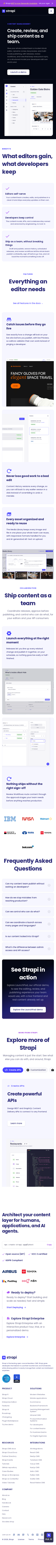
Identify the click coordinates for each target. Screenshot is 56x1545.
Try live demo (7, 1425)
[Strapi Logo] (9, 1357)
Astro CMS (34, 1471)
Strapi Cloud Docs (9, 1452)
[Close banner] (52, 3)
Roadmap (6, 1413)
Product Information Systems (38, 1420)
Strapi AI (5, 1409)
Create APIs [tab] (15, 1070)
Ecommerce (35, 1402)
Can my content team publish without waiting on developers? (24, 885)
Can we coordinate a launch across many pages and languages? (23, 924)
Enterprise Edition (9, 1402)
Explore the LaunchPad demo (28, 1009)
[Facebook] (32, 1534)
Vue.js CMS (34, 1464)
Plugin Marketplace (10, 1421)
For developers (36, 1425)
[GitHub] (14, 1534)
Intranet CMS (35, 1415)
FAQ (3, 1514)
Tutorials (5, 1464)
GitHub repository (9, 1467)
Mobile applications (38, 1398)
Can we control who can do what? (22, 911)
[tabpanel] (28, 1133)
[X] (28, 1534)
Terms (31, 1539)
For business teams (38, 1432)
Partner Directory (9, 1456)
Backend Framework (39, 1406)
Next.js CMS (35, 1456)
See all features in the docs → (28, 303)
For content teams (37, 1428)
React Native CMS (37, 1483)
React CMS (34, 1452)
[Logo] (8, 11)
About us (6, 1495)
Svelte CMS (34, 1479)
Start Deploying (15, 1307)
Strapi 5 (5, 1394)
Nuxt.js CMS (34, 1467)
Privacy (41, 1539)
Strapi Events (7, 1460)
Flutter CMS (34, 1475)
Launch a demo (18, 72)
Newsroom (6, 1518)
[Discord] (18, 1534)
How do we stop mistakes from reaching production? (21, 899)
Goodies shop (8, 1522)
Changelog (7, 1417)
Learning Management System (39, 1410)
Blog (4, 1499)
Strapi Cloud (7, 1398)
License (21, 1539)
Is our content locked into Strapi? (22, 936)
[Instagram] (42, 1534)
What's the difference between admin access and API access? (24, 949)
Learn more (16, 1123)
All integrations (36, 1449)
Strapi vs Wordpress (10, 1475)
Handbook (6, 1503)
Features (6, 1406)
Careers (5, 1507)
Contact (5, 1510)
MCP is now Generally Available (24, 3)
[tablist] (28, 1070)
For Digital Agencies (38, 1436)
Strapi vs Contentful (10, 1479)
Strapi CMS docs (9, 1449)
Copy (49, 1244)
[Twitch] (23, 1534)
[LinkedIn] (37, 1534)
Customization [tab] (38, 1070)
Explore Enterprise (16, 1337)
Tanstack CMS (36, 1460)
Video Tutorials (8, 1483)
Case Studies (7, 1471)
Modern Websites (37, 1394)
